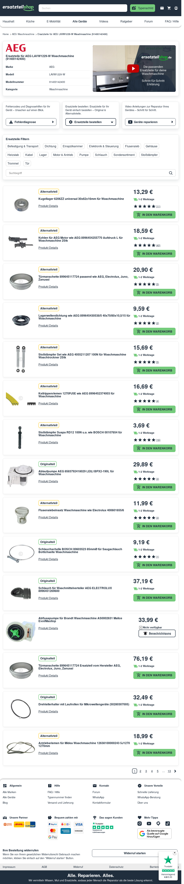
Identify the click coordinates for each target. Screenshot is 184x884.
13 (169, 771)
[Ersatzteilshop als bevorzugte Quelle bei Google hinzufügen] (154, 833)
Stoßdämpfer (149, 155)
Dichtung (50, 146)
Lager (43, 155)
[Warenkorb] (169, 8)
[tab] (31, 122)
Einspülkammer (73, 146)
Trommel (13, 163)
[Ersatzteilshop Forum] (159, 823)
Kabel (29, 155)
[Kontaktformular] (162, 8)
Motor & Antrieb (63, 155)
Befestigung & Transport (23, 146)
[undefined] (175, 771)
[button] (8, 21)
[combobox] (83, 8)
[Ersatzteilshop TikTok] (168, 823)
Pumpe (84, 155)
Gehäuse (151, 146)
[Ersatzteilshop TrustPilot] (99, 823)
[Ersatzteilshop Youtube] (150, 823)
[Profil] (176, 8)
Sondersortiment (124, 155)
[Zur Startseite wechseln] (18, 8)
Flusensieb (132, 146)
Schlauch (101, 155)
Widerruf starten (135, 853)
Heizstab (13, 155)
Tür (27, 163)
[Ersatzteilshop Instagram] (140, 823)
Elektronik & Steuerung (104, 146)
